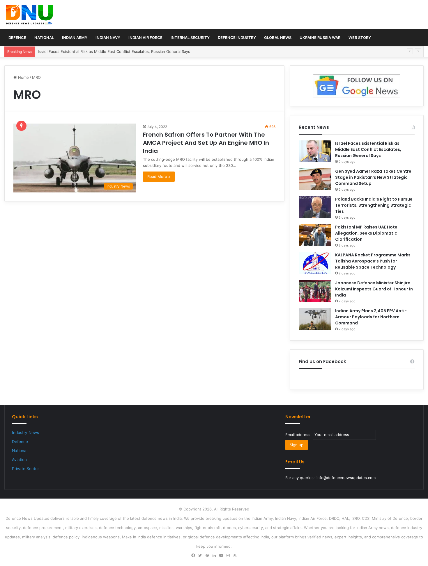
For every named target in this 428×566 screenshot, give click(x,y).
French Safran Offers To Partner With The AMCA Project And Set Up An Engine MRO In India (206, 143)
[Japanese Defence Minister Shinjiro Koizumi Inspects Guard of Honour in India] (315, 291)
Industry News (25, 432)
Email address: (299, 434)
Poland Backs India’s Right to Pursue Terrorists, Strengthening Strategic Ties (374, 205)
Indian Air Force (145, 37)
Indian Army (74, 37)
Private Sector (25, 468)
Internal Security (190, 37)
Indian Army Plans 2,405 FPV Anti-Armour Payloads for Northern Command (371, 317)
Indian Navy (107, 37)
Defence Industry (237, 37)
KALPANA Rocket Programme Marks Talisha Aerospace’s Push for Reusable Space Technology (373, 261)
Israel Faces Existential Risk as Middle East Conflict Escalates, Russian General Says (114, 51)
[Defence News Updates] (29, 14)
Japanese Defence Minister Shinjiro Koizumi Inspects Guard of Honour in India (374, 289)
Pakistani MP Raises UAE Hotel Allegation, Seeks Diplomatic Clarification (367, 233)
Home (23, 77)
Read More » (158, 176)
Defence (17, 37)
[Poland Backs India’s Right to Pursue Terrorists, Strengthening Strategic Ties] (315, 207)
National (44, 37)
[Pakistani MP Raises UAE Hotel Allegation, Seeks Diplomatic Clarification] (315, 235)
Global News (277, 37)
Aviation (19, 459)
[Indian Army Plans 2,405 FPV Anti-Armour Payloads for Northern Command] (315, 319)
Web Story (360, 37)
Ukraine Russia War (320, 37)
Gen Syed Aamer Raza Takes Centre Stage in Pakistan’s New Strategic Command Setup (373, 177)
